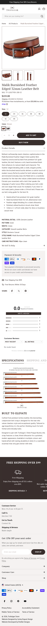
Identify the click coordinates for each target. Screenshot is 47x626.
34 (14, 114)
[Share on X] (19, 291)
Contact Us (6, 523)
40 (39, 114)
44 (14, 119)
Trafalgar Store (13, 616)
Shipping (4, 99)
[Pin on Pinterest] (25, 291)
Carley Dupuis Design (25, 619)
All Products (13, 23)
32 (6, 114)
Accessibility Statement (30, 608)
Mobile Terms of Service (10, 612)
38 (31, 114)
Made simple (7, 530)
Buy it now (23, 142)
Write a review (23, 313)
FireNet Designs (24, 622)
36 (22, 114)
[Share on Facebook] (12, 291)
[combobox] (23, 16)
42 (6, 119)
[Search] (42, 16)
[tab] (13, 361)
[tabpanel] (23, 405)
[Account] (39, 9)
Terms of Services (30, 558)
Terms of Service (28, 612)
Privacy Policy (6, 608)
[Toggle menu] (3, 9)
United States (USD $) (13, 585)
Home (4, 23)
